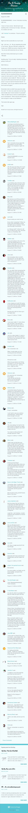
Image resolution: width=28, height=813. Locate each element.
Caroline (9, 268)
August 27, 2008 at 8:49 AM (14, 368)
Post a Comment (7, 740)
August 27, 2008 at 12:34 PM (14, 496)
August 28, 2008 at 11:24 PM (14, 720)
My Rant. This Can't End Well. (9, 751)
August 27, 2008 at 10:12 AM (14, 418)
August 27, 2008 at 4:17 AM (14, 176)
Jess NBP (9, 633)
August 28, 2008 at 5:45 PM (14, 710)
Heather (9, 238)
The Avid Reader (11, 580)
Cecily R (9, 154)
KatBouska (10, 301)
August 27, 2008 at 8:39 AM (14, 355)
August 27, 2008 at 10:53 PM (14, 683)
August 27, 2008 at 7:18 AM (14, 315)
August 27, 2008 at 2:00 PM (14, 538)
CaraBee (9, 180)
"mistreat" (6, 33)
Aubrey (9, 408)
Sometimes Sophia (12, 702)
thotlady (9, 346)
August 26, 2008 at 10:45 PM (14, 136)
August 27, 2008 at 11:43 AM (14, 477)
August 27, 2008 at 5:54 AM (14, 250)
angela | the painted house (14, 565)
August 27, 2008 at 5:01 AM (14, 212)
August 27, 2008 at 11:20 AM (14, 456)
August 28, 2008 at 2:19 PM (14, 698)
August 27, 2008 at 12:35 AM (14, 160)
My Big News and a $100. (8, 769)
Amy (8, 196)
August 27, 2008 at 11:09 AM (14, 435)
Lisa (8, 543)
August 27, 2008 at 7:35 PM (14, 643)
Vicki (8, 725)
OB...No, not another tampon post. (11, 787)
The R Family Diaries (14, 4)
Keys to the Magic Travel (13, 482)
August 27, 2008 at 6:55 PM (14, 628)
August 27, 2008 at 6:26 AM (14, 263)
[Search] (26, 3)
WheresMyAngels (11, 122)
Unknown (9, 140)
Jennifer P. (10, 670)
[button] (26, 14)
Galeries (17, 810)
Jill (8, 422)
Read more (24, 764)
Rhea (8, 319)
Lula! (8, 217)
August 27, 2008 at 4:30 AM (14, 192)
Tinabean (9, 460)
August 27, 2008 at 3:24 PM (14, 549)
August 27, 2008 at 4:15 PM (14, 561)
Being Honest (10, 661)
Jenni (8, 254)
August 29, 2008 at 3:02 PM (14, 736)
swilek (9, 164)
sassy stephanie (11, 501)
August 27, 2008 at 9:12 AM (14, 383)
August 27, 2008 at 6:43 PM (14, 586)
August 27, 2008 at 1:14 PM (14, 518)
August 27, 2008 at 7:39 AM (14, 328)
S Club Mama (10, 590)
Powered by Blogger (15, 807)
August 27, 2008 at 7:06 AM (14, 296)
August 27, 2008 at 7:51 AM (14, 342)
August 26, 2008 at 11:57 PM (14, 149)
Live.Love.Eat (10, 522)
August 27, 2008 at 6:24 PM (14, 575)
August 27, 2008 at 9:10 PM (14, 656)
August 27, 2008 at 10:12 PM (14, 666)
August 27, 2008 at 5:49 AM (14, 234)
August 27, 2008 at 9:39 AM (14, 403)
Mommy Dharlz (11, 714)
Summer (9, 553)
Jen (8, 333)
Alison (9, 440)
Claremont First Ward (12, 648)
